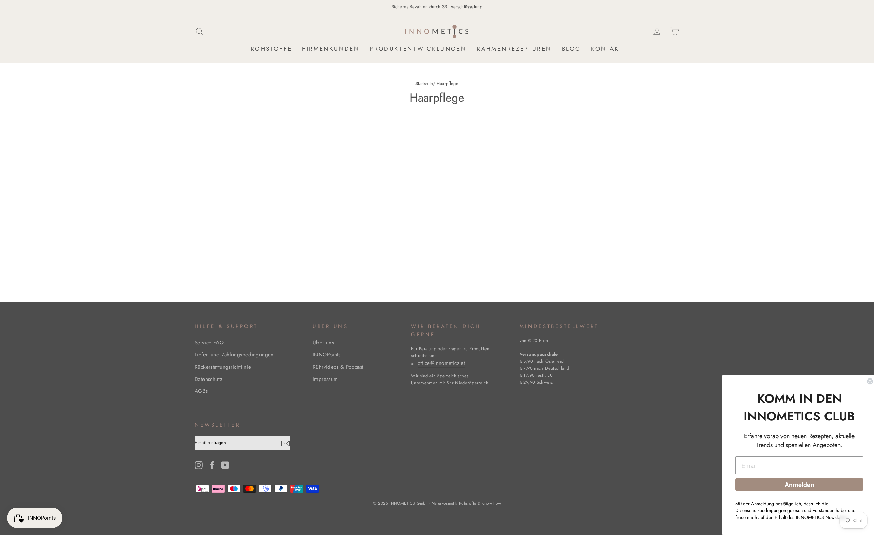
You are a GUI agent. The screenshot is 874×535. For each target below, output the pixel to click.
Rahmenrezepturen (514, 49)
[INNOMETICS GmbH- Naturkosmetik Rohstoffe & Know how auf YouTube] (225, 465)
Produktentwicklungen (418, 49)
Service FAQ (209, 342)
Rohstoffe (271, 49)
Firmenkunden (331, 49)
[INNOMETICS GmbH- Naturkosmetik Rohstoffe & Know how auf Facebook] (212, 465)
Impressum (325, 379)
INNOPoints (327, 354)
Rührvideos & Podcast (338, 367)
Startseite (424, 83)
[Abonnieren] (285, 443)
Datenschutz (208, 379)
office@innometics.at (441, 363)
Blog (571, 49)
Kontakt (607, 49)
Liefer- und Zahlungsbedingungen (234, 354)
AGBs (201, 391)
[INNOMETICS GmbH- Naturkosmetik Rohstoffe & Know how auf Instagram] (199, 465)
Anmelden (797, 484)
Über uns (323, 342)
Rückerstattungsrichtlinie (223, 367)
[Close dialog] (867, 381)
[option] (437, 6)
